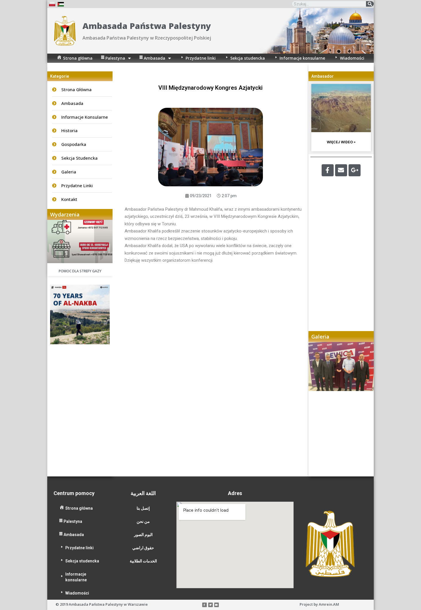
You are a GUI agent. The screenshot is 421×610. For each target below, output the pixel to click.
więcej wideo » (341, 142)
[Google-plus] (355, 170)
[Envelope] (341, 170)
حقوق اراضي (143, 548)
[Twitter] (210, 605)
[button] (318, 409)
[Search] (370, 4)
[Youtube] (216, 605)
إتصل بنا (143, 508)
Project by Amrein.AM (319, 604)
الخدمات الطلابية (143, 561)
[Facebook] (328, 170)
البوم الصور (143, 534)
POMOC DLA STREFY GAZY (80, 271)
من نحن (143, 521)
